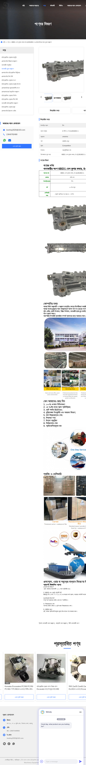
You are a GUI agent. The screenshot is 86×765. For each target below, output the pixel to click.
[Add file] (41, 761)
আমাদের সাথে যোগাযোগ (74, 6)
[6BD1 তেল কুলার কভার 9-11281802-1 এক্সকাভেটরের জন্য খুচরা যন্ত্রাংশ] (61, 69)
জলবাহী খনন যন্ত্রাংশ (49, 623)
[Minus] (80, 712)
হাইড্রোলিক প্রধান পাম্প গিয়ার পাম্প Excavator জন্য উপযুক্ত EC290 (48, 687)
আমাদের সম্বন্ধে (34, 6)
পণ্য (44, 6)
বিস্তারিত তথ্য (54, 110)
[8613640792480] (13, 744)
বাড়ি (23, 6)
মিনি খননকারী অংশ (74, 623)
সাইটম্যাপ (17, 760)
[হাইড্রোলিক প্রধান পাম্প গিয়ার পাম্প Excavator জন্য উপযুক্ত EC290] (51, 668)
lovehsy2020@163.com (15, 130)
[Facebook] (9, 744)
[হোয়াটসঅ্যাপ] (4, 140)
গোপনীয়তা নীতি (9, 760)
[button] (15, 673)
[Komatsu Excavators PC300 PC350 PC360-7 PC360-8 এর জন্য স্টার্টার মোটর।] (19, 668)
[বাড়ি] (6, 5)
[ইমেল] (9, 140)
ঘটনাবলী (52, 6)
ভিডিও (61, 6)
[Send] (80, 761)
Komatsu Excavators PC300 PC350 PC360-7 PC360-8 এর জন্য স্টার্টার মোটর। (19, 687)
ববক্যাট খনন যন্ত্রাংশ (61, 623)
